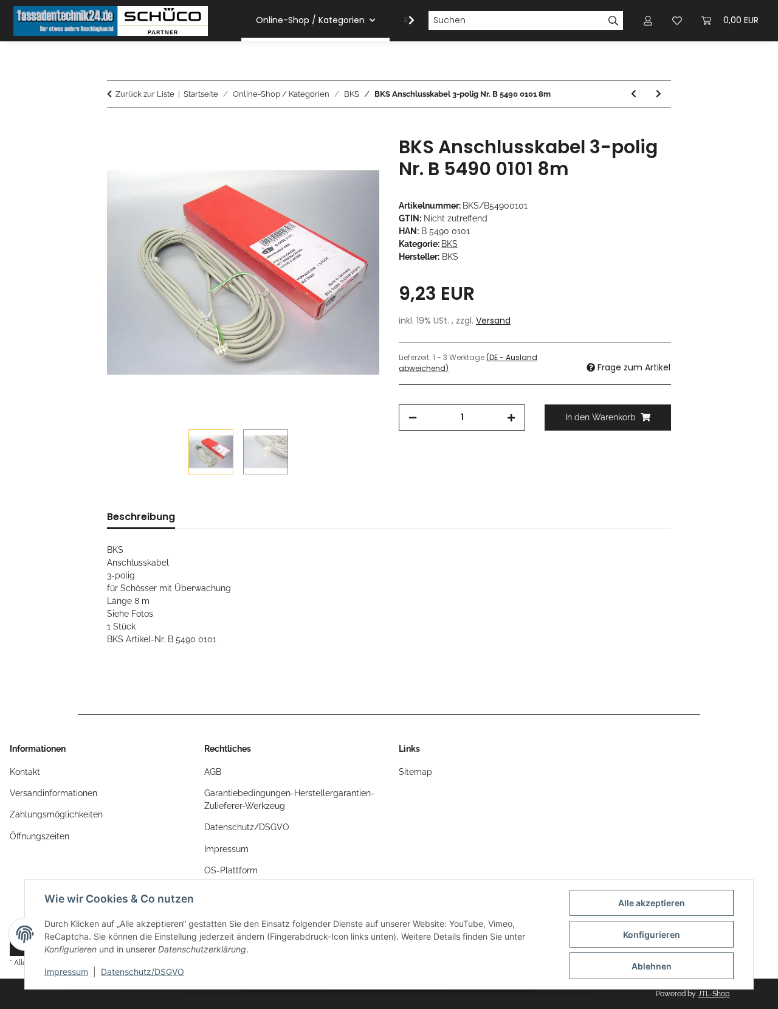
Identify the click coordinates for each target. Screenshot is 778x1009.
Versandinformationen (53, 793)
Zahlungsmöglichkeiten (56, 814)
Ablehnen (652, 966)
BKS (449, 244)
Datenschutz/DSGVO (142, 971)
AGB (212, 772)
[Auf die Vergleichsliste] (322, 159)
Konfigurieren (651, 934)
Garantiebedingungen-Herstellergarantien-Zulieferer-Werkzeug (289, 799)
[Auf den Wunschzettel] (353, 159)
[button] (403, 20)
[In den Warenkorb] (116, 129)
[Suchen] (614, 20)
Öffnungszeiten (39, 836)
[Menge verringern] (412, 417)
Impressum (66, 971)
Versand (493, 320)
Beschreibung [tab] (141, 517)
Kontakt (25, 772)
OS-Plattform (231, 870)
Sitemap (415, 772)
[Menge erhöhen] (511, 417)
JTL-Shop (713, 994)
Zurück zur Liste (144, 94)
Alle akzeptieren (651, 903)
